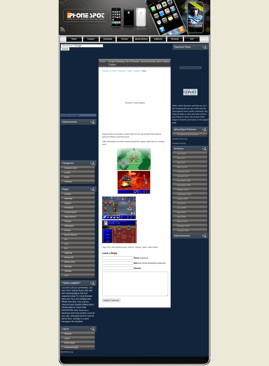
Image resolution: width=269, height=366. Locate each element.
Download (107, 39)
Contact (90, 39)
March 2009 (182, 221)
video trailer (153, 247)
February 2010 (183, 172)
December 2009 (184, 181)
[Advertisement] (77, 140)
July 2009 (181, 203)
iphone (131, 247)
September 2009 (184, 194)
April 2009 (181, 217)
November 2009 (184, 185)
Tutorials (68, 182)
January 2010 (183, 176)
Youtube (67, 271)
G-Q (66, 244)
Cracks (67, 173)
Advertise (68, 199)
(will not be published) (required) (149, 263)
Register (68, 334)
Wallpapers (69, 226)
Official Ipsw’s (70, 217)
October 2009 (183, 190)
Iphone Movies (141, 39)
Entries (69, 343)
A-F (65, 239)
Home (74, 39)
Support (67, 203)
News (66, 177)
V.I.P (192, 39)
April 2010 (181, 163)
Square (138, 247)
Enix (109, 247)
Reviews (175, 39)
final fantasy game (119, 247)
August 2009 (182, 199)
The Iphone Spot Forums (187, 134)
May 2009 (181, 212)
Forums (124, 39)
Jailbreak (158, 39)
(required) (141, 258)
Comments (71, 347)
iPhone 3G (68, 257)
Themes (67, 221)
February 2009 (183, 226)
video (144, 247)
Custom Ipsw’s (70, 212)
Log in (67, 338)
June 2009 (181, 208)
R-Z (66, 248)
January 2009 (183, 230)
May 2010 (181, 158)
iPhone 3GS (69, 262)
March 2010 (182, 167)
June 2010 (181, 153)
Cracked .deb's (70, 168)
